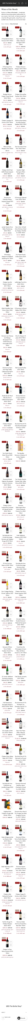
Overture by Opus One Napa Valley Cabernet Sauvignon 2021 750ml (7, 370)
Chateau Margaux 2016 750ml (7, 425)
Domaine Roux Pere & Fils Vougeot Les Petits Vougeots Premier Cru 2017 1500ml (21, 814)
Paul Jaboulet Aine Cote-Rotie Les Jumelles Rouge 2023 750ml (7, 786)
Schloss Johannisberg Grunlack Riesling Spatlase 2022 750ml (20, 122)
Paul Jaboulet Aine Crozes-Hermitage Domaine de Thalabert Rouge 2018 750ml (7, 538)
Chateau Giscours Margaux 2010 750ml (20, 68)
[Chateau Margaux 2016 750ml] (7, 416)
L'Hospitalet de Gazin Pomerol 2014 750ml (7, 40)
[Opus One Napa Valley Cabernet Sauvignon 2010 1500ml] (21, 723)
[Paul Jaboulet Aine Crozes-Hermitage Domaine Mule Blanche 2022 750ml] (21, 556)
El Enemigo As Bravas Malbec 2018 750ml (20, 309)
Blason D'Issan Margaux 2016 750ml (7, 147)
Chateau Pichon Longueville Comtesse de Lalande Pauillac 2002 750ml (7, 508)
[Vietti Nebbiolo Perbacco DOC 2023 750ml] (21, 528)
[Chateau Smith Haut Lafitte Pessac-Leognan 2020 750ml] (7, 162)
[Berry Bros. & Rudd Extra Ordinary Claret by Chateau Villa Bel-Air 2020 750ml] (21, 219)
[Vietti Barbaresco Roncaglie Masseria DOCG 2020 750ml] (7, 695)
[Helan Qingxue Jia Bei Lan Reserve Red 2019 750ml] (7, 830)
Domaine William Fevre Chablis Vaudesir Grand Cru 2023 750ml (7, 650)
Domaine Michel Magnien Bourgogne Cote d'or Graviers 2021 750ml (7, 482)
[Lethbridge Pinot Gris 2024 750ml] (21, 275)
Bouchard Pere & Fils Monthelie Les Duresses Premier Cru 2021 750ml (20, 705)
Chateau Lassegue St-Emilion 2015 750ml (7, 121)
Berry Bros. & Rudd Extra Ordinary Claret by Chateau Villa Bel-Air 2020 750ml (20, 230)
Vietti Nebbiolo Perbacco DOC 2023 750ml (20, 537)
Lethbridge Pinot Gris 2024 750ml (20, 283)
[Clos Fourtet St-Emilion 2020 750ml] (7, 611)
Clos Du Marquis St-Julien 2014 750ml (20, 337)
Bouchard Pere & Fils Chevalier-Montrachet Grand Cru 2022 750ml (20, 426)
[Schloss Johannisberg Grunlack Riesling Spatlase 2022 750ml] (21, 113)
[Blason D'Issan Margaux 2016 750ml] (7, 139)
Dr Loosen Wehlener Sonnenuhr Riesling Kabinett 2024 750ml (7, 678)
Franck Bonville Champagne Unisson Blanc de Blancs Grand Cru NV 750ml (20, 650)
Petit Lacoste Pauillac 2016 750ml (20, 369)
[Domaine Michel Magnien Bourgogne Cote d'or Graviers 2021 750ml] (7, 472)
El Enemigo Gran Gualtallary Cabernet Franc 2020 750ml (7, 68)
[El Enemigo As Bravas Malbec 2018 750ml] (21, 301)
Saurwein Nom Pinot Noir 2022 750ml (20, 147)
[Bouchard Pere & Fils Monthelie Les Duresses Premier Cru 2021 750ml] (21, 695)
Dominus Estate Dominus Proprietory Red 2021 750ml (20, 924)
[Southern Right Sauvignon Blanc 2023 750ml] (21, 162)
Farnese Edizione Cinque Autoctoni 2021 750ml (20, 397)
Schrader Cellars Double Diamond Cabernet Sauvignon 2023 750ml (20, 622)
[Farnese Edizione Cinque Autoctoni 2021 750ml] (21, 388)
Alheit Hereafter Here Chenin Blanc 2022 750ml (7, 310)
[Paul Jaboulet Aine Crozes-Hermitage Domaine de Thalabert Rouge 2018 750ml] (7, 528)
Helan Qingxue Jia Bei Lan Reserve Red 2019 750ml (7, 839)
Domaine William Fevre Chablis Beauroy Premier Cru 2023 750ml (21, 840)
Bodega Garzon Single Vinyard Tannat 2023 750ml (7, 96)
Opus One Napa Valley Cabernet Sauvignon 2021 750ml (20, 41)
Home (2, 24)
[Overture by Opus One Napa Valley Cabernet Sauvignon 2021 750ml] (7, 360)
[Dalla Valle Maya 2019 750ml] (7, 859)
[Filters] (26, 24)
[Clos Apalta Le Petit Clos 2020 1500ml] (7, 723)
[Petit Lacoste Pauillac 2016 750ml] (21, 360)
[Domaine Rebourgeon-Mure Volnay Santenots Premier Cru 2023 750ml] (21, 498)
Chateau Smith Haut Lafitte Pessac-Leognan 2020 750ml (7, 172)
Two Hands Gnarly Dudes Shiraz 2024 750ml (21, 256)
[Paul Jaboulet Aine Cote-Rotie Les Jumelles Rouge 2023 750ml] (7, 776)
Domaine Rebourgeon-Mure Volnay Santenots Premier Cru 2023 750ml (21, 509)
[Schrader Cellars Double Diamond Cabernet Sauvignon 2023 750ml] (21, 611)
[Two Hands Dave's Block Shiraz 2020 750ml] (7, 446)
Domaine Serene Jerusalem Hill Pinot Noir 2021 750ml (21, 868)
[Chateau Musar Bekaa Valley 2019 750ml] (7, 749)
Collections (7, 24)
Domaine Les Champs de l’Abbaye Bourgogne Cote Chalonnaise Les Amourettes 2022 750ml (7, 340)
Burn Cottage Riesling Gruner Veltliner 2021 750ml (7, 593)
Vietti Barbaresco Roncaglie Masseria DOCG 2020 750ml (7, 704)
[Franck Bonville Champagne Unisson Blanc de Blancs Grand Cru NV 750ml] (21, 639)
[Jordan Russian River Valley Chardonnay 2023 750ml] (7, 219)
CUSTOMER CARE (5, 1017)
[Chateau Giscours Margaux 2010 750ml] (21, 59)
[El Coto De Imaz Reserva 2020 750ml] (7, 556)
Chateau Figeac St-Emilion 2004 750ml (20, 895)
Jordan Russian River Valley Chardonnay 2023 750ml (7, 229)
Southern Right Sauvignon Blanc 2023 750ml (20, 172)
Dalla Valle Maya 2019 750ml (7, 867)
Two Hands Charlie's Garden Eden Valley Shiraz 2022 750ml (20, 481)
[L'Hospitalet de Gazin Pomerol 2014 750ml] (7, 31)
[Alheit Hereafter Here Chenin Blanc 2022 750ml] (7, 301)
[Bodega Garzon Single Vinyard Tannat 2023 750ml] (7, 87)
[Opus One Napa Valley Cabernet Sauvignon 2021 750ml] (21, 31)
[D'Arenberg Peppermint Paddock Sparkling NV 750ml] (7, 247)
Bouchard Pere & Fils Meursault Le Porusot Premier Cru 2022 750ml (20, 759)
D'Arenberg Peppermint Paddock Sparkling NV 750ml (7, 256)
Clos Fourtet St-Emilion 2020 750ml (7, 620)
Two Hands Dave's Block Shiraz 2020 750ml (7, 455)
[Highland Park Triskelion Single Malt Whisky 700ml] (7, 804)
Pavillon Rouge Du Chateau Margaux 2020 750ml (7, 924)
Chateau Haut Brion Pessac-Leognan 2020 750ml (20, 593)
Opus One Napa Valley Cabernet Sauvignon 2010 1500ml (20, 733)
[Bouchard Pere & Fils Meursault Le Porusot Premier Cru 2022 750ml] (21, 749)
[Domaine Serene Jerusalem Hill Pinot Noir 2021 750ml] (21, 859)
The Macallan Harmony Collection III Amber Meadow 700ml (21, 456)
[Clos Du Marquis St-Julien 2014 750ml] (21, 328)
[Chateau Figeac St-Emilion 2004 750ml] (21, 887)
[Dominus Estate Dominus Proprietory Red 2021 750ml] (21, 914)
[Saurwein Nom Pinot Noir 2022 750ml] (21, 139)
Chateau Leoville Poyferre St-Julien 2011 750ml (7, 284)
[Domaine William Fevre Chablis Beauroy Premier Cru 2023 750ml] (21, 830)
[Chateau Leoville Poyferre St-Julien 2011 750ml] (7, 275)
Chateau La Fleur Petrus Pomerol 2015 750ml (7, 951)
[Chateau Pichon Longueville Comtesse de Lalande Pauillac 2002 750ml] (7, 498)
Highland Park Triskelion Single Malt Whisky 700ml (7, 813)
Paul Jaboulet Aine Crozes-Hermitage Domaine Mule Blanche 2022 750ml (20, 566)
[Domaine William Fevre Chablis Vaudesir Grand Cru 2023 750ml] (7, 639)
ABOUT (3, 1012)
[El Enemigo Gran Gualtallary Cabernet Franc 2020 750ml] (7, 59)
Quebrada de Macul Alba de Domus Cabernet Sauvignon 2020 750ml (7, 398)
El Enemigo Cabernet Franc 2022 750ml (20, 198)
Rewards (23, 1018)
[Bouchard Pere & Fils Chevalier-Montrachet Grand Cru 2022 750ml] (21, 416)
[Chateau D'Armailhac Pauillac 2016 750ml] (21, 87)
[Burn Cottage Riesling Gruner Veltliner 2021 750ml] (7, 584)
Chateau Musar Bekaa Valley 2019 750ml (7, 757)
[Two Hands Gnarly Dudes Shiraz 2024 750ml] (21, 247)
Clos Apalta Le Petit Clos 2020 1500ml (7, 731)
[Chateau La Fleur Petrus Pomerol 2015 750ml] (7, 942)
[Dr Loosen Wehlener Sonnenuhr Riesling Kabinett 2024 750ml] (7, 669)
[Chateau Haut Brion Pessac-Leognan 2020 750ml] (21, 584)
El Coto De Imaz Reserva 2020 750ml (7, 564)
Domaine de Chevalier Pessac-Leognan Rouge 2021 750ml (7, 200)
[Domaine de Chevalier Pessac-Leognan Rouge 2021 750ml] (7, 190)
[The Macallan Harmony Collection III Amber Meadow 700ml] (21, 446)
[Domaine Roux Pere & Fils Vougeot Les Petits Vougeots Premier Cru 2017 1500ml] (21, 804)
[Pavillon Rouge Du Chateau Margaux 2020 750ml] (7, 914)
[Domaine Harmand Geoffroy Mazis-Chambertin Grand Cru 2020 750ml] (21, 776)
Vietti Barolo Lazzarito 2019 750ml (20, 677)
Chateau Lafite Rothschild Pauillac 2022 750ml (7, 896)
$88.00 (7, 150)
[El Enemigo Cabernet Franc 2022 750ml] (21, 190)
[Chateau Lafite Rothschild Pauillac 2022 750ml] (7, 887)
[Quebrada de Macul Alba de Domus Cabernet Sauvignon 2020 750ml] (7, 388)
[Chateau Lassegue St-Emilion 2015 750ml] (7, 113)
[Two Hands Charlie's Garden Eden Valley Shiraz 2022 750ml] (21, 472)
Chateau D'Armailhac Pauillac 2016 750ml (20, 95)
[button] (19, 3)
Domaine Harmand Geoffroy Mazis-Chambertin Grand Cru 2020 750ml (21, 786)
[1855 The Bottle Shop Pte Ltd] (9, 3)
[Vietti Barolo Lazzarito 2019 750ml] (21, 669)
